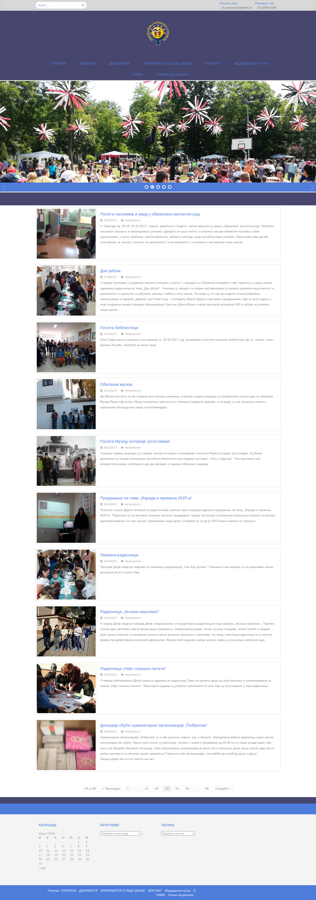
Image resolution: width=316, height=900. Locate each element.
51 (147, 788)
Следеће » (222, 788)
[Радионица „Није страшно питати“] (66, 688)
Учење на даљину (173, 74)
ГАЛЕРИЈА (87, 63)
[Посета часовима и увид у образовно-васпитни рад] (66, 233)
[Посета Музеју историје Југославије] (66, 460)
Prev (3, 188)
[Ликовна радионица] (66, 574)
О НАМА (136, 74)
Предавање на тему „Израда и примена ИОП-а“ (146, 498)
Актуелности (133, 220)
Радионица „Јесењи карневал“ (129, 611)
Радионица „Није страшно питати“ (133, 668)
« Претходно (111, 788)
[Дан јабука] (66, 290)
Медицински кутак (251, 63)
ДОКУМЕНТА (119, 63)
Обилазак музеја (116, 384)
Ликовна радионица (119, 555)
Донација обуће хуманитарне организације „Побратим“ (153, 725)
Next (312, 188)
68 (207, 788)
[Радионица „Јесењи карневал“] (66, 631)
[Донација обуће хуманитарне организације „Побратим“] (66, 744)
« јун (42, 867)
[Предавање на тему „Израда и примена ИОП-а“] (66, 517)
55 (187, 788)
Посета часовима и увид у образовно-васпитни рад (150, 214)
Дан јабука (110, 270)
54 (177, 788)
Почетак (58, 63)
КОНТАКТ (213, 63)
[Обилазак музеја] (66, 404)
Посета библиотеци (119, 327)
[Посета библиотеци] (66, 347)
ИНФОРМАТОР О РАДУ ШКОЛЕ (167, 63)
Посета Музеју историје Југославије (135, 441)
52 (157, 788)
